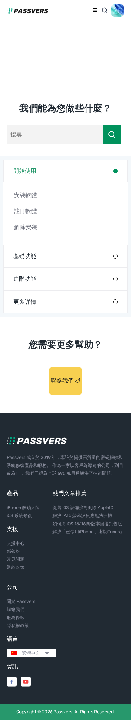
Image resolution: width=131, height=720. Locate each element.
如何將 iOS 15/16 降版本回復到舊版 (87, 524)
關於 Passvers (21, 601)
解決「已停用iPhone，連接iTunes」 (88, 531)
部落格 (13, 551)
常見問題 (15, 559)
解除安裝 (25, 227)
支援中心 (15, 543)
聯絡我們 (63, 380)
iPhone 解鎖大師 (23, 507)
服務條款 (15, 617)
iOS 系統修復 (19, 515)
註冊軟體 (25, 211)
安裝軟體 (25, 195)
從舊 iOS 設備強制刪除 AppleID (83, 507)
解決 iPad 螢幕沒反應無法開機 (82, 515)
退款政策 (15, 567)
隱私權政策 (18, 625)
